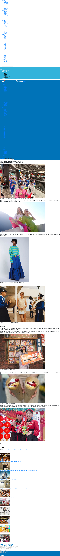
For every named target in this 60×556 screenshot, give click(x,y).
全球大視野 (5, 7)
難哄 (4, 24)
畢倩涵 (5, 55)
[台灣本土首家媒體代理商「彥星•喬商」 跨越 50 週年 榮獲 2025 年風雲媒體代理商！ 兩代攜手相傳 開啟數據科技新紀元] (5, 465)
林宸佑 (5, 56)
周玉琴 (5, 35)
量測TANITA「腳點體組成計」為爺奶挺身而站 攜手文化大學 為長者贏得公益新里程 (17, 449)
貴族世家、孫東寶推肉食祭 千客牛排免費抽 (7, 497)
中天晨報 (5, 1)
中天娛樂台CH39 (6, 75)
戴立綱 (5, 58)
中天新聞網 (3, 59)
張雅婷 (5, 36)
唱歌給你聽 (5, 12)
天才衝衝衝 (5, 19)
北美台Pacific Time (7, 76)
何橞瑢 (5, 44)
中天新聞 (3, 0)
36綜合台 (3, 10)
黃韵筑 (5, 50)
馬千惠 (5, 37)
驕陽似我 (5, 22)
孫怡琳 (5, 48)
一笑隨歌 (5, 21)
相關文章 (1, 452)
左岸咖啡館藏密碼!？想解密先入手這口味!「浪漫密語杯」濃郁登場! (10, 506)
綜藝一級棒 (5, 32)
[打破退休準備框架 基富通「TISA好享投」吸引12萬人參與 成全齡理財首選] (5, 510)
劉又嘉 (5, 47)
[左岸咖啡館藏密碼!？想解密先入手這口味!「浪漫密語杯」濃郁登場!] (5, 501)
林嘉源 (5, 38)
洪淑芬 (5, 42)
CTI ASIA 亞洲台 (4, 71)
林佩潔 (5, 45)
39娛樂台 (3, 20)
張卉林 (5, 49)
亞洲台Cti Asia (6, 77)
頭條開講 (5, 89)
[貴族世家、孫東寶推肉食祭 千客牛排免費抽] (5, 492)
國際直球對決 (6, 9)
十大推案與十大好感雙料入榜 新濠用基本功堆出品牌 (8, 479)
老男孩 (4, 116)
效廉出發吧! (5, 13)
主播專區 (3, 34)
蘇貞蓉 (5, 57)
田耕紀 (5, 14)
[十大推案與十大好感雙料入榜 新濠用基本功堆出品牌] (5, 474)
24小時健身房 (6, 23)
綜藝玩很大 (5, 104)
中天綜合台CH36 (6, 74)
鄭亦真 (4, 129)
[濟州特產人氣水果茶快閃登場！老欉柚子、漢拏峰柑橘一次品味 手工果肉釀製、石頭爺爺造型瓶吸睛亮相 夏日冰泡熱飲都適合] (5, 528)
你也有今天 (5, 26)
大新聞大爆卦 (6, 2)
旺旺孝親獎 (3, 78)
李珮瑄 (5, 43)
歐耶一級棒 (5, 11)
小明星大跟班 (5, 103)
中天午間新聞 (6, 3)
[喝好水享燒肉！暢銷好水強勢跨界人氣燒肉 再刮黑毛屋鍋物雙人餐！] (5, 456)
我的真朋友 (5, 27)
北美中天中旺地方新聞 (5, 70)
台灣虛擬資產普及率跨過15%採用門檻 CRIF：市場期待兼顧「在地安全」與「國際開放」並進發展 (15, 488)
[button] (0, 158)
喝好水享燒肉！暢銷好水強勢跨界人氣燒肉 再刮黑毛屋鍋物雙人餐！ (10, 461)
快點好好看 (5, 61)
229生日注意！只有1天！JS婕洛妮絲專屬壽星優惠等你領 (12, 450)
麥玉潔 (4, 130)
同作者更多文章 (4, 452)
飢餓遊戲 (5, 31)
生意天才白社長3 (6, 15)
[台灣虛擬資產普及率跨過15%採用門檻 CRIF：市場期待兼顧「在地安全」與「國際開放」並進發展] (5, 483)
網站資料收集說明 (4, 551)
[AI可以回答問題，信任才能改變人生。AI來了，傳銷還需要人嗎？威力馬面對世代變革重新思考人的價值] (5, 537)
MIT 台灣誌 (5, 33)
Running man (6, 30)
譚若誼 (5, 54)
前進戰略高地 (6, 8)
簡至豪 (5, 46)
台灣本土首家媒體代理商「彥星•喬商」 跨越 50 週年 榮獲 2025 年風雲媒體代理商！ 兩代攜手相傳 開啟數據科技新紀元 (18, 470)
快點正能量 (5, 62)
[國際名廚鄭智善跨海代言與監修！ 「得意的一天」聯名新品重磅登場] (5, 519)
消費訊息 (3, 155)
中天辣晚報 (5, 90)
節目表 (3, 72)
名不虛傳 (5, 25)
